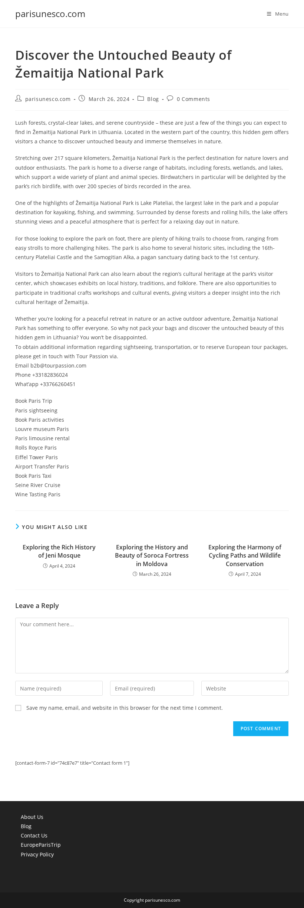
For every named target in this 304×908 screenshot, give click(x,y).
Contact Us (34, 835)
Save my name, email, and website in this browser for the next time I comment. (124, 707)
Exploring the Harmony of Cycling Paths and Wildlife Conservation (244, 555)
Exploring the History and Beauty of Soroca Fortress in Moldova (152, 555)
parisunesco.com (50, 13)
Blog (153, 98)
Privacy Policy (37, 854)
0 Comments (193, 98)
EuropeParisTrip (41, 844)
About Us (32, 816)
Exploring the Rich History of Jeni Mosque (59, 551)
